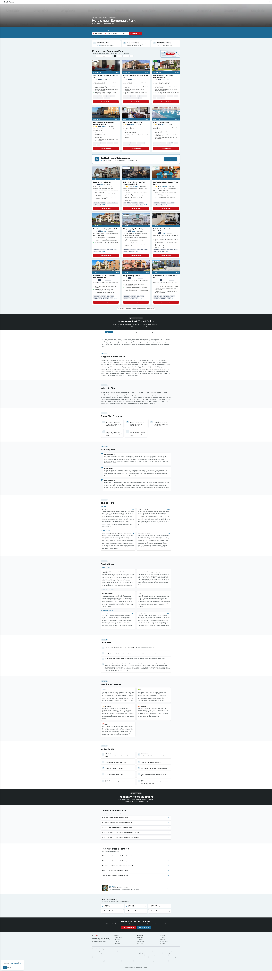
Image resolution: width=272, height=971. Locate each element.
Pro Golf (147, 955)
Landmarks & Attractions (146, 959)
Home (93, 17)
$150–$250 (126, 55)
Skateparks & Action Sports (162, 961)
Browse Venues (98, 17)
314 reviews (169, 124)
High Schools (143, 953)
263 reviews (110, 231)
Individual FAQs (140, 937)
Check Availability (128, 927)
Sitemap (145, 967)
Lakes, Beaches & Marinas (127, 961)
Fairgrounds (151, 957)
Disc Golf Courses (172, 961)
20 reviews (169, 79)
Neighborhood (109, 332)
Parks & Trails (105, 17)
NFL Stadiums (175, 953)
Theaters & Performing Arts (172, 957)
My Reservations (164, 941)
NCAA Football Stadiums (163, 955)
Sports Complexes (174, 951)
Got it (5, 967)
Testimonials (117, 943)
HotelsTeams (9, 2)
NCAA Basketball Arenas (174, 955)
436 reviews (108, 280)
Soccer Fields (105, 951)
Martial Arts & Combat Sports (125, 953)
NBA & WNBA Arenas (96, 955)
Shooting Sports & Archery (105, 962)
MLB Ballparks (104, 955)
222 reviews (171, 280)
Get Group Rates (170, 159)
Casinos (104, 959)
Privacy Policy (140, 941)
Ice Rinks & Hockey (138, 951)
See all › (112, 97)
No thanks (10, 967)
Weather (157, 332)
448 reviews (111, 126)
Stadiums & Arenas (95, 953)
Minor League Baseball (128, 955)
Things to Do (137, 332)
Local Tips (151, 332)
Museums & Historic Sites (134, 959)
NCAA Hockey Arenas (109, 957)
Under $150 (119, 55)
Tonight (99, 30)
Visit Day (130, 332)
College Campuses (118, 957)
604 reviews (108, 79)
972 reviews (139, 79)
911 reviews (169, 233)
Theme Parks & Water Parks (113, 959)
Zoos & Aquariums (124, 959)
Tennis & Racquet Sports (158, 951)
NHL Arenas (111, 955)
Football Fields (121, 951)
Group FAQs (140, 939)
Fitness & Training (136, 953)
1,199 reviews (140, 231)
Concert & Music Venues (97, 959)
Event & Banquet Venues (160, 957)
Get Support (162, 937)
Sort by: (94, 56)
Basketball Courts (128, 951)
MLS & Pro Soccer (118, 955)
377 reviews (107, 184)
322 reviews (138, 124)
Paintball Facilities (95, 962)
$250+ (131, 55)
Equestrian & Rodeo (114, 953)
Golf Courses (167, 951)
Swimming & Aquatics (147, 951)
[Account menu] (269, 2)
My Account (162, 943)
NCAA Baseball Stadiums (98, 957)
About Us (116, 941)
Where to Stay (117, 332)
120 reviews (171, 186)
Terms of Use (140, 943)
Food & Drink (144, 332)
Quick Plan (124, 332)
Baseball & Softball (113, 951)
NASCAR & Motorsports (139, 955)
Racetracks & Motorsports (150, 961)
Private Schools (158, 953)
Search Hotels (136, 33)
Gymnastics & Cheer (105, 953)
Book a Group (163, 939)
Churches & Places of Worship (98, 961)
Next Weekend (122, 30)
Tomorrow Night (106, 30)
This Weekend (114, 30)
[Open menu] (2, 2)
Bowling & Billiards (170, 959)
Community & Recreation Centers (158, 959)
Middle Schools (151, 953)
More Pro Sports (153, 955)
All (114, 55)
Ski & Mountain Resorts (139, 961)
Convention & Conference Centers (141, 957)
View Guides (117, 939)
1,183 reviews (142, 186)
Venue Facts (163, 332)
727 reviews (140, 278)
